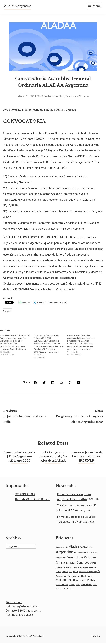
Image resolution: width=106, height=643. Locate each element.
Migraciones (76, 576)
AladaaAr (22, 96)
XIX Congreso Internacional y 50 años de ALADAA (53, 456)
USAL (64, 589)
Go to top (95, 636)
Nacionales (71, 96)
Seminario (72, 585)
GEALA (58, 572)
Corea (93, 562)
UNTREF (59, 589)
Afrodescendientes (62, 547)
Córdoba (67, 567)
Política (91, 580)
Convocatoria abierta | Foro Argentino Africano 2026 (19, 456)
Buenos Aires (75, 557)
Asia (95, 552)
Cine (67, 563)
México (61, 580)
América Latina (86, 547)
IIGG (70, 572)
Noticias (84, 96)
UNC (90, 584)
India (75, 571)
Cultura (59, 567)
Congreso (83, 562)
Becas (58, 558)
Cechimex (90, 557)
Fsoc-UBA (93, 568)
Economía (77, 567)
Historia (65, 572)
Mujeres (89, 576)
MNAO (83, 576)
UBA (78, 584)
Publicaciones (62, 584)
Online (71, 580)
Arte (75, 553)
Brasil (63, 558)
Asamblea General (85, 553)
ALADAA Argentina (17, 6)
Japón (96, 571)
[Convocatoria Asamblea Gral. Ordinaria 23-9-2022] (50, 346)
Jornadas (59, 576)
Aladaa (74, 546)
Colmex (73, 563)
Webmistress (14, 602)
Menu (97, 6)
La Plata (67, 576)
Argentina (64, 552)
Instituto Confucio (86, 572)
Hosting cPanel (15, 614)
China (60, 562)
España (86, 568)
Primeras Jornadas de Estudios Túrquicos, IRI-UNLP (87, 456)
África (70, 588)
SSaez (29, 614)
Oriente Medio (81, 580)
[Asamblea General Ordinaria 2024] (17, 345)
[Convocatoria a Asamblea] (84, 345)
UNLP (95, 585)
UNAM (84, 584)
